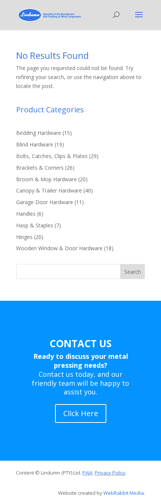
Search (132, 271)
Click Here (80, 413)
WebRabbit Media (123, 493)
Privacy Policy (110, 472)
